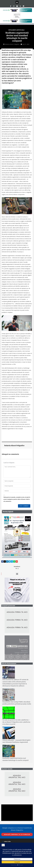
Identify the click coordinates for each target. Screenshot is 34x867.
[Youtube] (17, 6)
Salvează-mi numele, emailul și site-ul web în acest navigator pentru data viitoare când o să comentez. (16, 499)
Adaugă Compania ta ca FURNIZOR (17, 834)
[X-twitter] (20, 6)
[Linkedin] (23, 6)
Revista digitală (8, 511)
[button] (17, 2)
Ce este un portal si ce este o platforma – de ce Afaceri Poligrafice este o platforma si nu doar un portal (16, 722)
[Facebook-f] (10, 6)
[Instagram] (13, 6)
